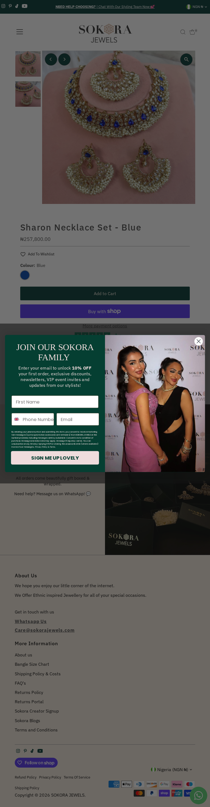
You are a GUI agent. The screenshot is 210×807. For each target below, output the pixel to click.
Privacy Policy (41, 447)
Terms (52, 447)
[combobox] (16, 419)
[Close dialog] (198, 341)
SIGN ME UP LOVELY (55, 458)
